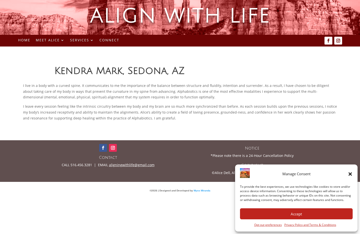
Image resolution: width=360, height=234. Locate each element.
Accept (296, 213)
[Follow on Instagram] (338, 41)
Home (24, 40)
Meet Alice (48, 40)
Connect (109, 40)
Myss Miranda (202, 190)
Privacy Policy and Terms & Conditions (310, 225)
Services (79, 40)
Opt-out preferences (268, 225)
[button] (350, 174)
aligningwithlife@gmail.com (132, 165)
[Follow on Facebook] (328, 41)
